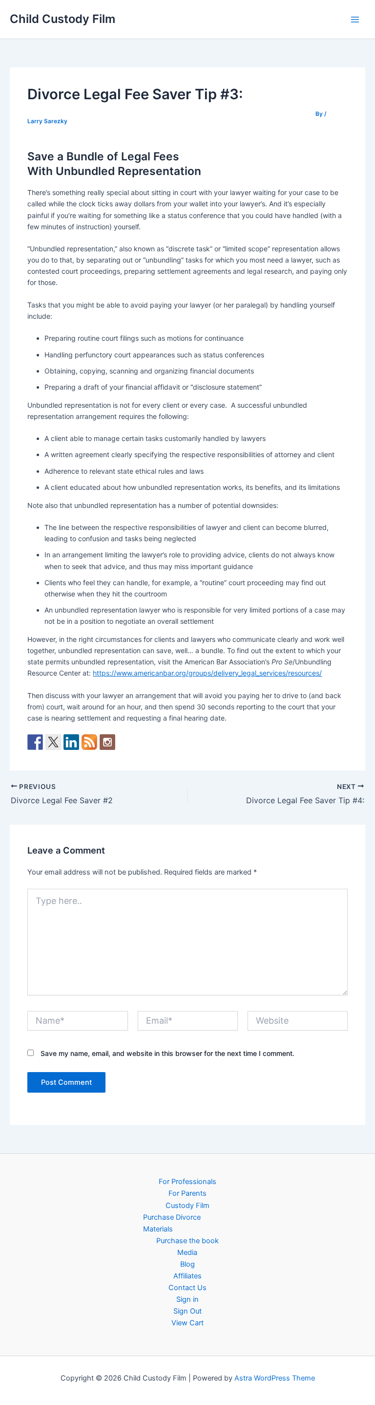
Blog (187, 1264)
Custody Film (187, 1205)
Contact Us (187, 1287)
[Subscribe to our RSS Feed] (89, 742)
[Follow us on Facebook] (35, 742)
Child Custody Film (62, 19)
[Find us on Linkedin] (71, 742)
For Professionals (187, 1181)
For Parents (187, 1193)
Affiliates (187, 1276)
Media (187, 1252)
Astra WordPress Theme (274, 1378)
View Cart (187, 1322)
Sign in (187, 1299)
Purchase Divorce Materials (172, 1223)
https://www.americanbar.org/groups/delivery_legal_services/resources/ (207, 673)
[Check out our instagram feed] (107, 742)
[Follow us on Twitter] (53, 742)
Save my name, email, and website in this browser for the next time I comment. (167, 1053)
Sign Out (187, 1311)
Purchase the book (187, 1240)
